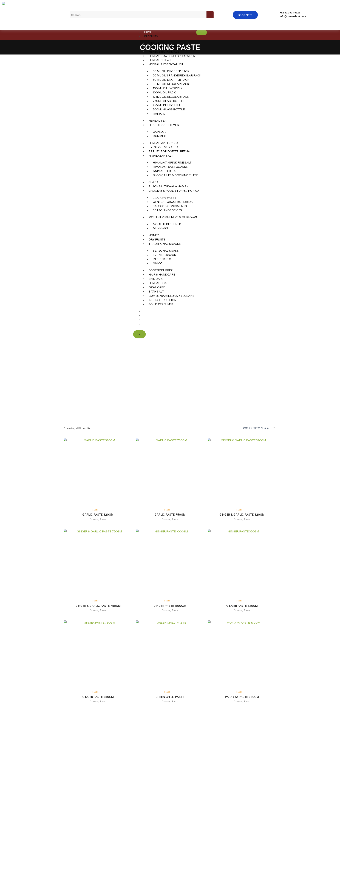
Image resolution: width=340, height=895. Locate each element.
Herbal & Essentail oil (166, 64)
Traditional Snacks (165, 243)
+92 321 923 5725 (290, 12)
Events (149, 311)
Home (148, 32)
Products (151, 36)
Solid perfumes (161, 304)
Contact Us (152, 324)
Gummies (159, 136)
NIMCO (158, 263)
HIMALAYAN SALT (161, 155)
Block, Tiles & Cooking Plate (175, 175)
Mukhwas (160, 228)
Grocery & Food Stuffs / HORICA (174, 190)
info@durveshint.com (293, 16)
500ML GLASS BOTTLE (169, 109)
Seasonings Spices (167, 210)
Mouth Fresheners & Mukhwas (173, 217)
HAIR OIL (159, 113)
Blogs (148, 315)
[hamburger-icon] (201, 32)
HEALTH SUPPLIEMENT (165, 125)
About (148, 319)
